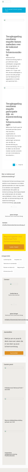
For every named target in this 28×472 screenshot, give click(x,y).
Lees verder (17, 203)
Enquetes (17, 259)
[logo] (6, 1)
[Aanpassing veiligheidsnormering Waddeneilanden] (14, 437)
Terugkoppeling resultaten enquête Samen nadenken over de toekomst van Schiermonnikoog (14, 45)
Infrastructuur (8, 271)
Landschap (7, 259)
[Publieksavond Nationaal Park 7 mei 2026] (14, 373)
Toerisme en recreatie (10, 263)
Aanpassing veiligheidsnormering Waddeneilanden (11, 454)
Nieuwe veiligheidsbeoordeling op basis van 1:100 (13, 421)
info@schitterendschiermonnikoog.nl (13, 225)
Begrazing (20, 267)
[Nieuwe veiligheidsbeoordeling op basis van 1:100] (14, 405)
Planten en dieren (9, 267)
